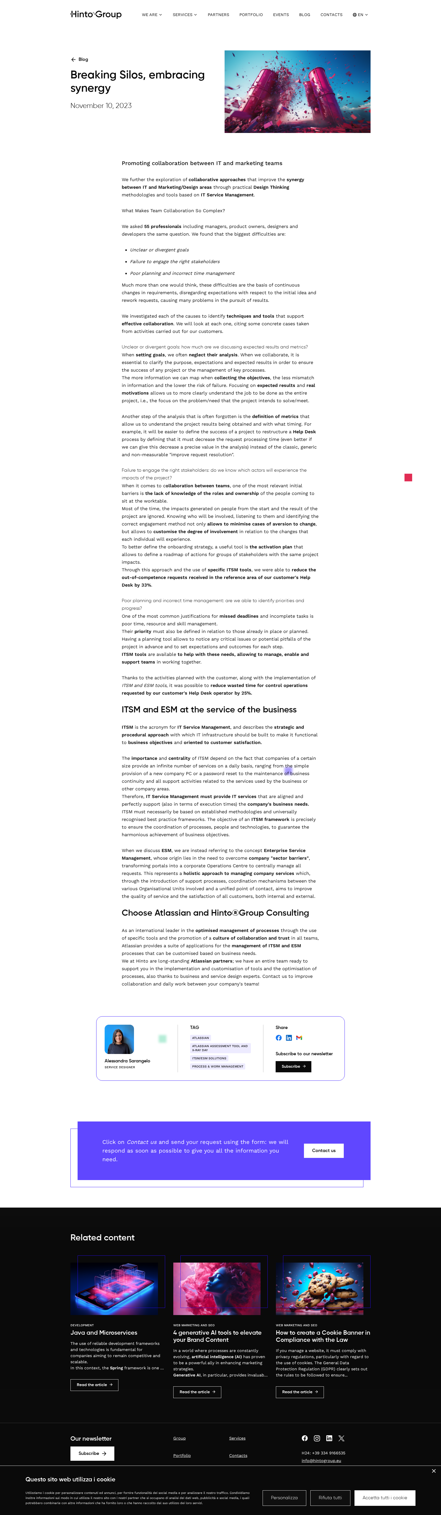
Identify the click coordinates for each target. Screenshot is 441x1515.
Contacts (238, 1455)
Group (179, 1438)
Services (237, 1438)
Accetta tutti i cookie (385, 1498)
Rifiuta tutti (330, 1498)
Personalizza (284, 1498)
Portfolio (182, 1455)
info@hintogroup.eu (321, 1460)
